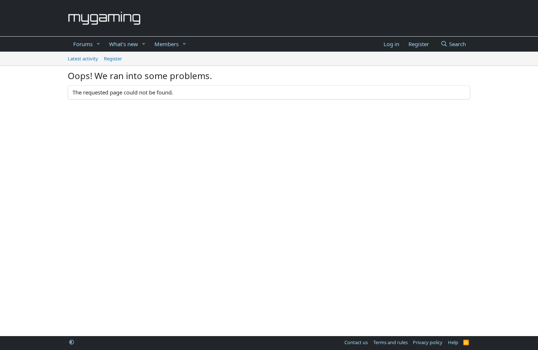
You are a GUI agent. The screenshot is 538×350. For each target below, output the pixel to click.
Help (453, 342)
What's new (123, 44)
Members (166, 44)
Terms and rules (390, 342)
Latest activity (83, 58)
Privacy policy (427, 342)
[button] (98, 44)
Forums (83, 44)
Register (113, 58)
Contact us (356, 342)
